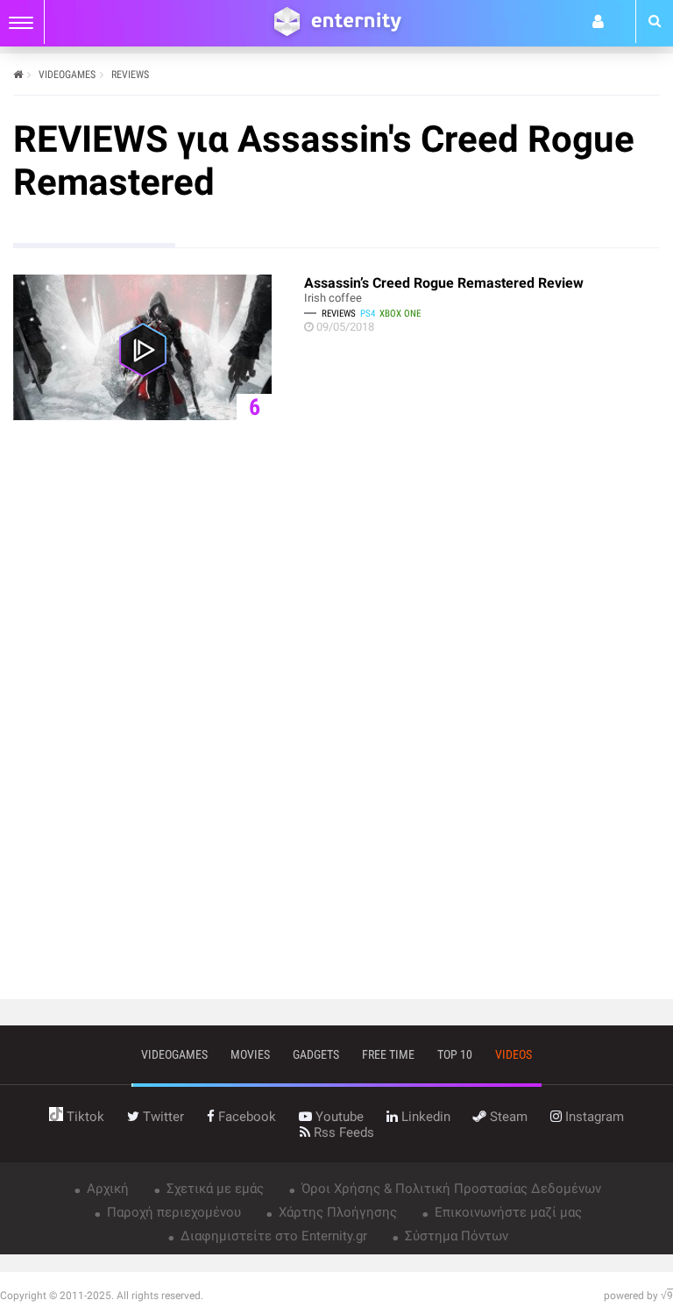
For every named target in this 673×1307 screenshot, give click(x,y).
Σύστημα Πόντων (454, 1236)
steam (507, 1117)
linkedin (424, 1117)
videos (513, 1054)
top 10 (454, 1054)
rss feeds (342, 1132)
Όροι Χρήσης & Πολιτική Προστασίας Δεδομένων (449, 1188)
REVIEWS (130, 74)
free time (388, 1054)
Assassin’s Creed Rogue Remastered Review (444, 283)
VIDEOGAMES (67, 74)
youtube (338, 1117)
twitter (161, 1117)
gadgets (316, 1054)
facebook (245, 1117)
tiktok (83, 1117)
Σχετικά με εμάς (213, 1188)
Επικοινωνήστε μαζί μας (506, 1212)
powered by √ (638, 1295)
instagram (593, 1117)
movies (250, 1054)
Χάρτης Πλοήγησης (336, 1212)
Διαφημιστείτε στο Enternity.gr (272, 1236)
